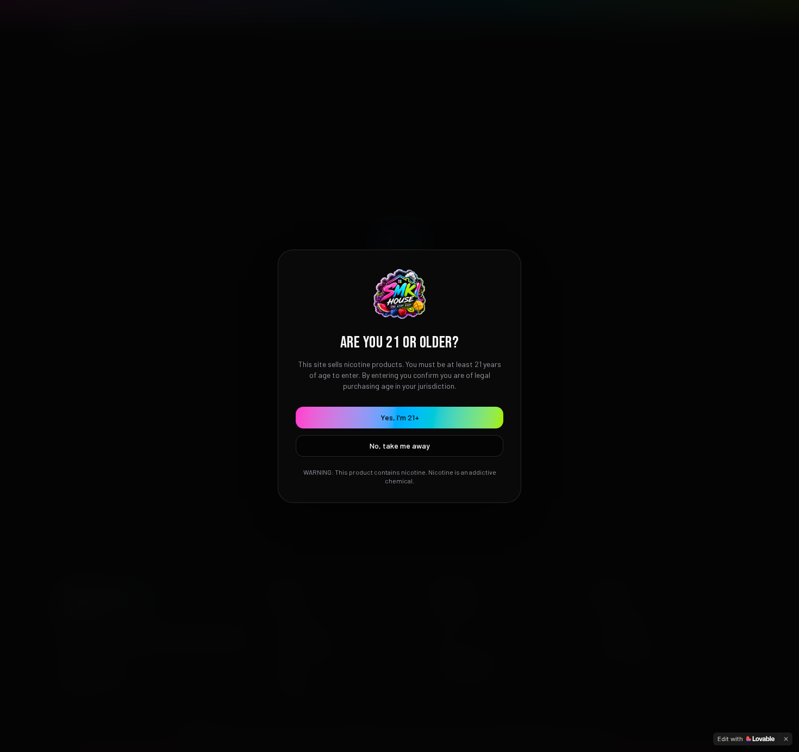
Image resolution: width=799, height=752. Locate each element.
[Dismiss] (785, 738)
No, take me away (400, 445)
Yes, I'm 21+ (399, 417)
